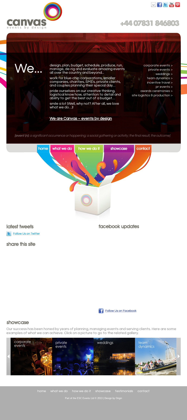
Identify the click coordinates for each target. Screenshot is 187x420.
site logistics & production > (152, 95)
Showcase (103, 391)
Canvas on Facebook (153, 4)
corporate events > (158, 65)
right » (178, 356)
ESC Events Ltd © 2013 (89, 398)
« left (8, 356)
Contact (144, 391)
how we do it (89, 148)
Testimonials (124, 391)
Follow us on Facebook (118, 311)
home (43, 148)
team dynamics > (160, 78)
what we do (62, 148)
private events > (160, 69)
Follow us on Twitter (23, 234)
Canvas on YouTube (171, 4)
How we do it (81, 391)
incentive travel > (160, 82)
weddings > (164, 74)
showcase (119, 148)
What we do (59, 391)
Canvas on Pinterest (177, 4)
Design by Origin (113, 398)
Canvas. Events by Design (34, 15)
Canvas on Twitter (165, 4)
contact (143, 148)
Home (41, 391)
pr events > (164, 86)
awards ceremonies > (156, 91)
